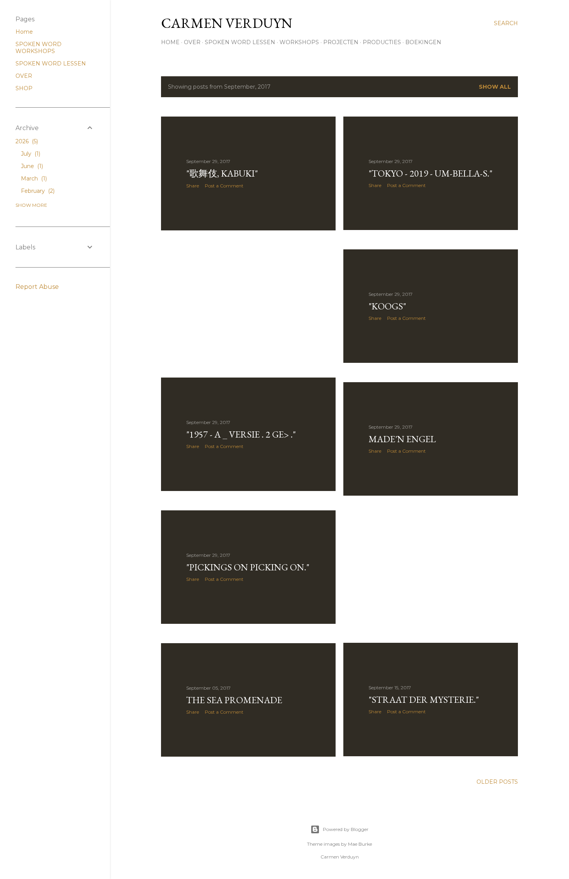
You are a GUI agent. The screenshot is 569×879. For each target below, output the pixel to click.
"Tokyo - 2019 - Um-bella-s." (430, 173)
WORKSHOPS (299, 42)
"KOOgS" (387, 306)
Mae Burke (360, 844)
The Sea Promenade (234, 700)
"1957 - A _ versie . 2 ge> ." (241, 434)
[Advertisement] (248, 304)
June (31, 166)
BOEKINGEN (423, 42)
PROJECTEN (340, 42)
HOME (170, 42)
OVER (192, 42)
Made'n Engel (402, 439)
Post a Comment (224, 186)
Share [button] (192, 186)
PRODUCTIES (382, 42)
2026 (25, 141)
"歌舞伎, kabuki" (222, 173)
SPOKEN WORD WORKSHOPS (38, 48)
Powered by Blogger (345, 829)
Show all (495, 86)
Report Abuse (37, 286)
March (33, 178)
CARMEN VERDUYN (226, 23)
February (37, 190)
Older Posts (497, 781)
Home (24, 31)
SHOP (24, 88)
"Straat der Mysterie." (423, 700)
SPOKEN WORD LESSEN (240, 42)
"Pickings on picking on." (247, 567)
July (30, 153)
